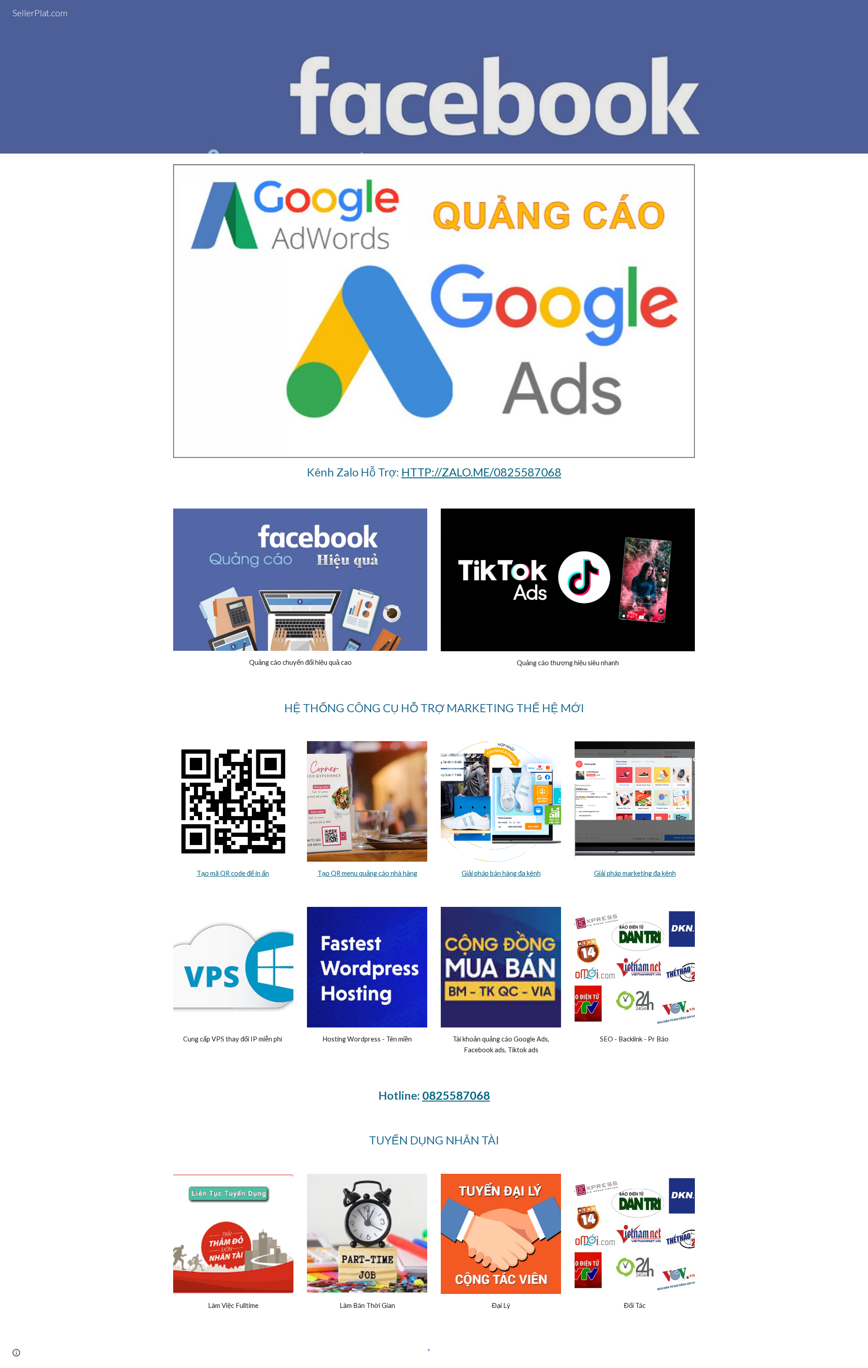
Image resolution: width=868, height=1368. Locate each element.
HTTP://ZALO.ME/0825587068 (481, 472)
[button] (16, 1352)
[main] (434, 472)
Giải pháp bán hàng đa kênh (501, 873)
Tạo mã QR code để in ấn (233, 873)
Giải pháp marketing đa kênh (635, 873)
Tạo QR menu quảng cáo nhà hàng (367, 873)
